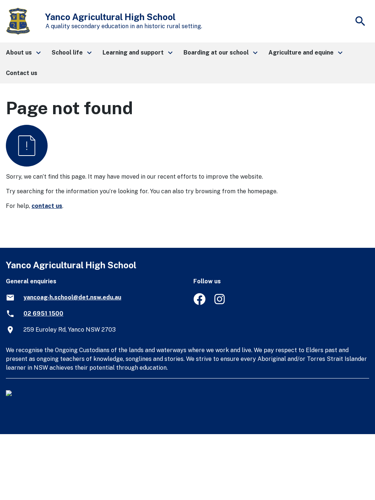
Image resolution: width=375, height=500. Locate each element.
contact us (46, 205)
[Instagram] (220, 302)
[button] (23, 52)
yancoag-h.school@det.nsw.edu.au (72, 297)
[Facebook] (199, 302)
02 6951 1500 (43, 313)
